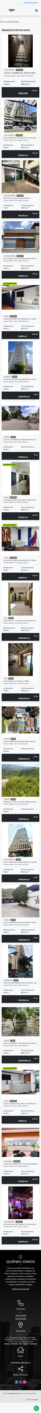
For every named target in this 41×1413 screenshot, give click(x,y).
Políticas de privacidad (20, 1289)
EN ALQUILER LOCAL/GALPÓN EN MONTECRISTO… (20, 259)
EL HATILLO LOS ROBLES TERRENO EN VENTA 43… (20, 440)
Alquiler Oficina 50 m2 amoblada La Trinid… (20, 319)
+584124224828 (20, 1315)
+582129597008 (20, 1319)
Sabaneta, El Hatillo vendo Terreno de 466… (20, 802)
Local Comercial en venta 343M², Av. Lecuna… (20, 862)
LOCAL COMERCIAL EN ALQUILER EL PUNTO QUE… (20, 138)
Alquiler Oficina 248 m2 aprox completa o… (20, 500)
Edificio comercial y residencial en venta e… (20, 1043)
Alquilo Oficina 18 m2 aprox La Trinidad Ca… (20, 1104)
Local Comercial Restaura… (20, 73)
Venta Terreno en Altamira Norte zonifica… (20, 741)
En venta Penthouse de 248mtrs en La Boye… (20, 379)
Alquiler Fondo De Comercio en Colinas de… (20, 1224)
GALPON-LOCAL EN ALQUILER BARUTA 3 (17, 198)
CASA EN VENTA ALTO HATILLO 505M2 (16, 681)
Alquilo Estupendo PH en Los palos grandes (20, 1164)
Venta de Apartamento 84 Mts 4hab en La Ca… (20, 983)
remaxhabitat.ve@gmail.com (20, 1362)
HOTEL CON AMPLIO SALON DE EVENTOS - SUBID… (20, 922)
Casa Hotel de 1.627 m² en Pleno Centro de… (20, 621)
